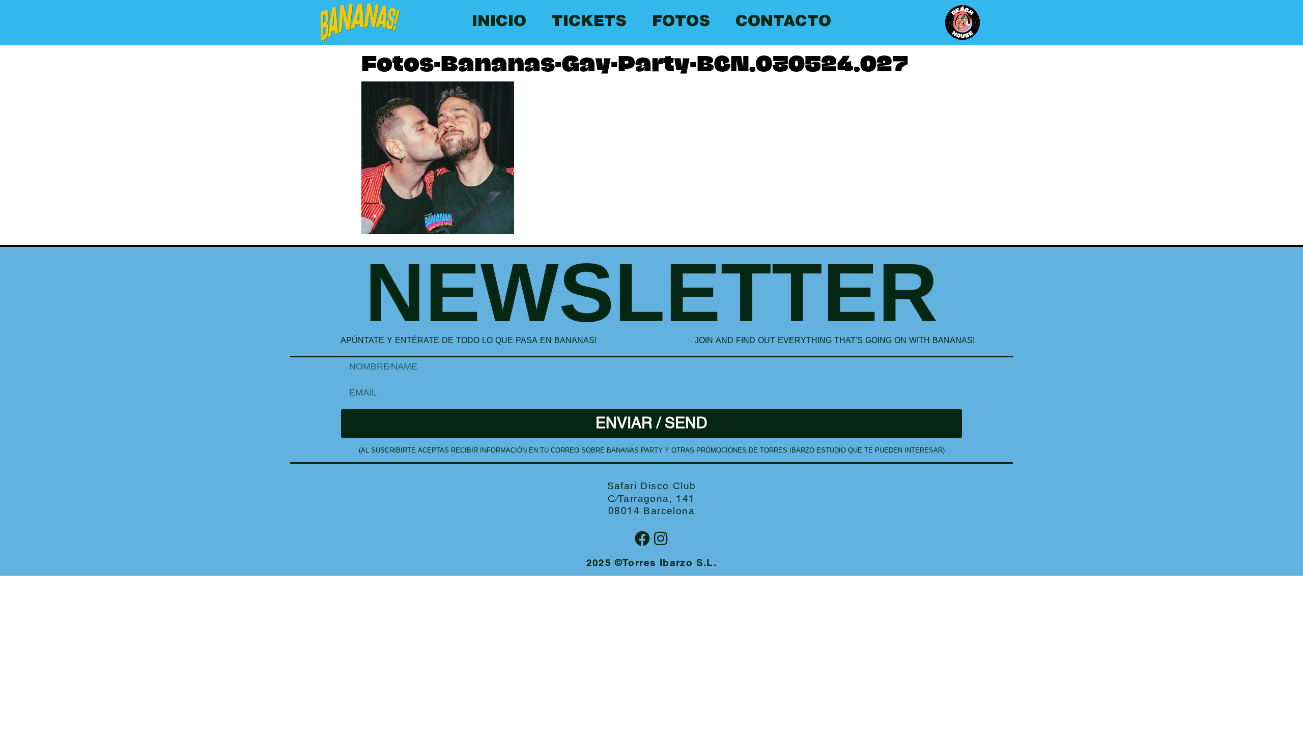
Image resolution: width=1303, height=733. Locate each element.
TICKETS (589, 22)
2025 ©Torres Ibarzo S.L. (651, 564)
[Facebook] (642, 538)
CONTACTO (783, 22)
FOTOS (681, 22)
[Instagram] (661, 538)
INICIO (499, 22)
